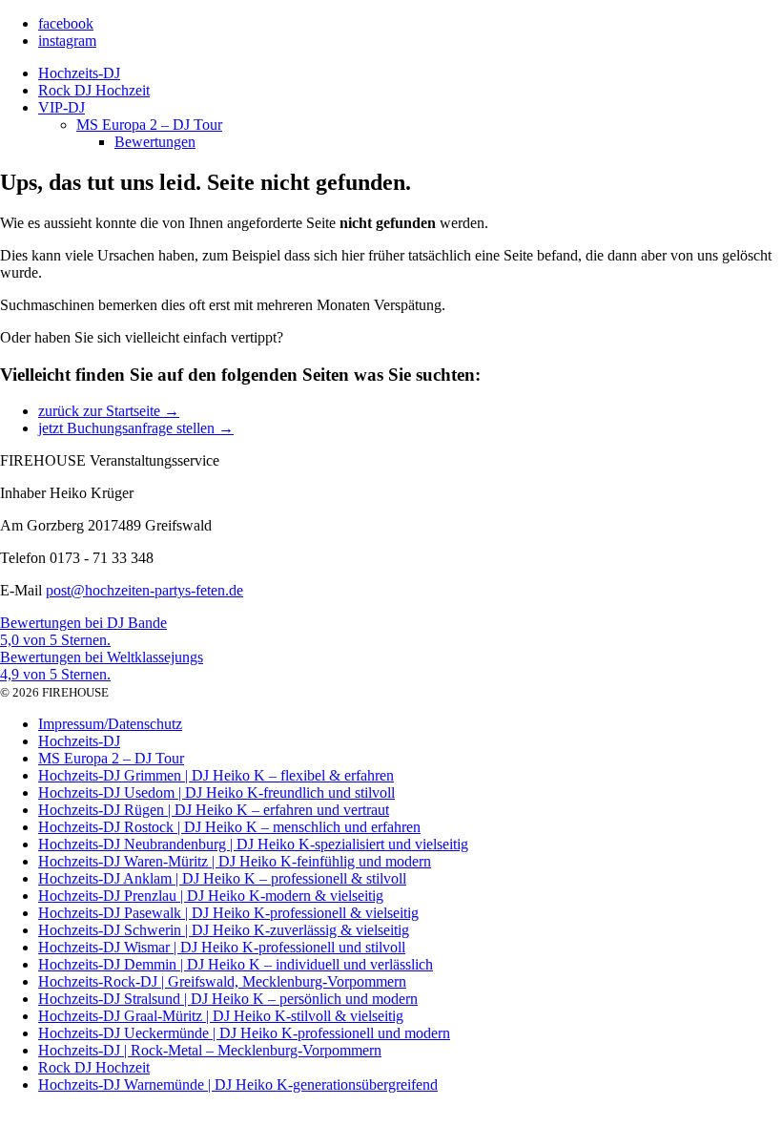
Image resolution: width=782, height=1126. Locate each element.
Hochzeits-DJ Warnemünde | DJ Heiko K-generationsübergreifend (238, 1084)
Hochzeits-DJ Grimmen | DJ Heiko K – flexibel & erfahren (216, 775)
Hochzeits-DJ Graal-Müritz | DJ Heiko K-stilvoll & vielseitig (220, 1016)
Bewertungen (155, 142)
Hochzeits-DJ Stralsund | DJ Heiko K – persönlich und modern (228, 998)
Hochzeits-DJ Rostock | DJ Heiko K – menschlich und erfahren (229, 827)
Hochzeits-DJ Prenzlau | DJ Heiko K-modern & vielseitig (210, 895)
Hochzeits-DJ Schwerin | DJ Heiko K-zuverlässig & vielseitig (223, 930)
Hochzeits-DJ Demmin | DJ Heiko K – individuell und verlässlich (235, 964)
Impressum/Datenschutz (110, 724)
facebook (65, 23)
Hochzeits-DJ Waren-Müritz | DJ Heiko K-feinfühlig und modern (234, 861)
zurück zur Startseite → (108, 411)
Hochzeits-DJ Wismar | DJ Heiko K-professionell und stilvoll (221, 947)
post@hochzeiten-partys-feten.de (144, 590)
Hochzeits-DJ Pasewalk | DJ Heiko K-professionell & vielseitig (228, 913)
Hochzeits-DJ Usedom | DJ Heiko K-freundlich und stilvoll (216, 792)
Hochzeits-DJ (79, 73)
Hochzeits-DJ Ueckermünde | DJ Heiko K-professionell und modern (244, 1033)
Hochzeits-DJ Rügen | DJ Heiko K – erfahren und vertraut (213, 810)
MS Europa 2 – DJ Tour (149, 124)
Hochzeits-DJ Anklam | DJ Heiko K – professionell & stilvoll (222, 878)
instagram (67, 40)
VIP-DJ (61, 107)
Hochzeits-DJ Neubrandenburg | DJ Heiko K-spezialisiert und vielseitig (253, 844)
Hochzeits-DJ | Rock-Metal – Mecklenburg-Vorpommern (209, 1050)
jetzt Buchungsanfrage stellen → (136, 428)
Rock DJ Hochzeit (94, 90)
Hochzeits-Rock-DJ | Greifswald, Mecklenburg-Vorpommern (222, 981)
